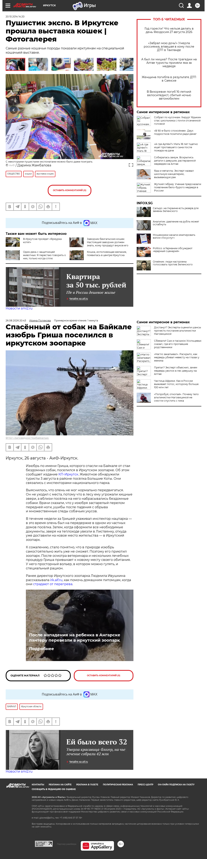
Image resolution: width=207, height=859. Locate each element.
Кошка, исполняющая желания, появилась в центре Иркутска (107, 253)
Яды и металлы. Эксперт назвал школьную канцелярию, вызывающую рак (174, 174)
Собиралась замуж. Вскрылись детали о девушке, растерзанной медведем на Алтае (175, 160)
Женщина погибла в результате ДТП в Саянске (169, 78)
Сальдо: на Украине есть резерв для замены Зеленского (176, 210)
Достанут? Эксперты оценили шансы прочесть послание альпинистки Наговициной (177, 330)
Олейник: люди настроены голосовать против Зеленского (173, 263)
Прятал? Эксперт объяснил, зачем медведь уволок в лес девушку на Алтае (175, 370)
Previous (14, 109)
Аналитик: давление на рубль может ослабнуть (176, 223)
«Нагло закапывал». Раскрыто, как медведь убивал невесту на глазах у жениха (176, 357)
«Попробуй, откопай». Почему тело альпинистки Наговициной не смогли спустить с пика (176, 397)
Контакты (38, 784)
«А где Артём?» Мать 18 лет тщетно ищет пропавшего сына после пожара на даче (176, 147)
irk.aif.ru (56, 580)
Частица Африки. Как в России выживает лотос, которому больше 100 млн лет (176, 384)
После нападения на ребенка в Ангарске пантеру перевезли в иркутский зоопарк (74, 638)
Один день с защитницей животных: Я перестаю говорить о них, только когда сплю (44, 255)
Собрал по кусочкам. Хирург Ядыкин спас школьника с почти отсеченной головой (177, 120)
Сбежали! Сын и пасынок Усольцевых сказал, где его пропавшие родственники (177, 344)
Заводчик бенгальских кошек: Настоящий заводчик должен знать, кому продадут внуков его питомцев (107, 243)
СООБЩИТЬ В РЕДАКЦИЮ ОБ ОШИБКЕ (54, 789)
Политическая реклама (118, 784)
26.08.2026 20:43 (16, 320)
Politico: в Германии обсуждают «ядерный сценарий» (172, 250)
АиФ (12, 165)
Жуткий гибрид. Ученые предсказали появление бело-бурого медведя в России (177, 187)
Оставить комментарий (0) (69, 190)
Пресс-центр (145, 784)
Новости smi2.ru (19, 308)
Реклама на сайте (60, 784)
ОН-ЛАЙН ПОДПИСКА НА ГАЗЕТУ (176, 784)
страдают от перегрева (52, 584)
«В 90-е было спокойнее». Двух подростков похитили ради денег (175, 132)
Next (125, 109)
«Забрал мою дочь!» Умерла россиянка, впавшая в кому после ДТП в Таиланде (169, 46)
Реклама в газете (87, 784)
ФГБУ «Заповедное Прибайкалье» (27, 437)
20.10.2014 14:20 (15, 16)
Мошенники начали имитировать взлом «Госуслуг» (174, 236)
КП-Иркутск (68, 474)
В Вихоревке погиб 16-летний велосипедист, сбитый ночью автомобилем (169, 95)
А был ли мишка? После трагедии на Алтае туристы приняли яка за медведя (169, 63)
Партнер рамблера (66, 844)
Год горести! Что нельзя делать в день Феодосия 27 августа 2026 (169, 30)
